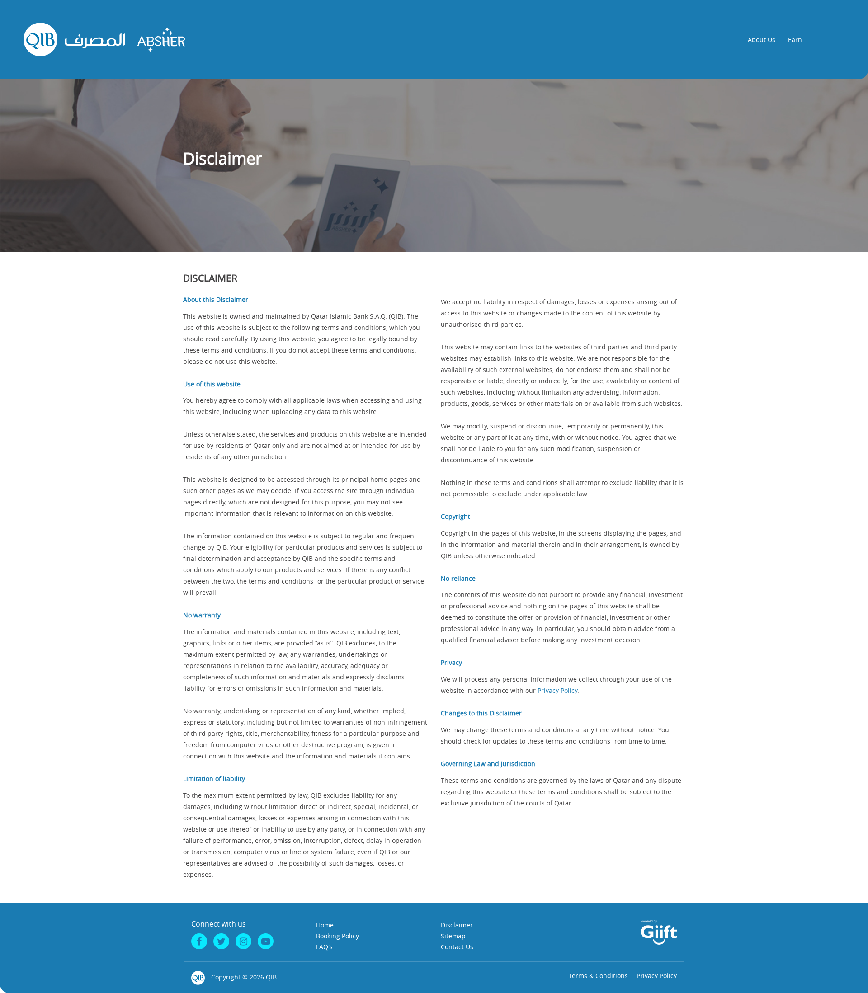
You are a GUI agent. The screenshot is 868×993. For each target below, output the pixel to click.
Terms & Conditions (598, 975)
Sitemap (453, 936)
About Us (761, 39)
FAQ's (324, 946)
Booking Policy (337, 936)
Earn (795, 39)
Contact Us (457, 946)
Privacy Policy (557, 690)
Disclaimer (457, 925)
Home (325, 925)
